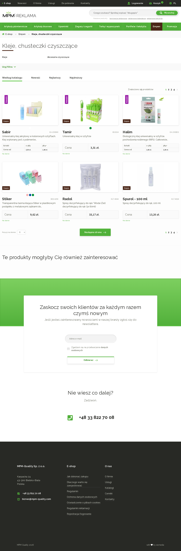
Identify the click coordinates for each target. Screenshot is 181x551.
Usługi (108, 482)
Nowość (35, 77)
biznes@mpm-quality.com (36, 499)
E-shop (7, 3)
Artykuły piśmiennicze (15, 26)
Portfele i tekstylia (136, 26)
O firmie (37, 3)
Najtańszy (55, 77)
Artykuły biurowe (43, 26)
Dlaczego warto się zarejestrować (77, 484)
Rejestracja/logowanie (79, 514)
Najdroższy (76, 77)
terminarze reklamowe (118, 18)
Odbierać (89, 360)
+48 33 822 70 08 (96, 417)
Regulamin (72, 491)
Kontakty (85, 3)
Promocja (172, 26)
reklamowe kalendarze (137, 18)
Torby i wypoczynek (109, 26)
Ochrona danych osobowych (82, 497)
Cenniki (108, 493)
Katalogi (109, 488)
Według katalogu (12, 77)
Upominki (63, 26)
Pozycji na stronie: (9, 232)
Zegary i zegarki (83, 26)
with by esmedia (155, 545)
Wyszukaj (169, 13)
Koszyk (158, 3)
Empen (156, 26)
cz (19, 14)
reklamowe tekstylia (154, 18)
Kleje (4, 57)
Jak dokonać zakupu (77, 476)
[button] (9, 67)
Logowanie (137, 3)
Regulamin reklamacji (78, 508)
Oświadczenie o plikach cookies (83, 502)
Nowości (22, 3)
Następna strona (93, 232)
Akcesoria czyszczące (58, 57)
